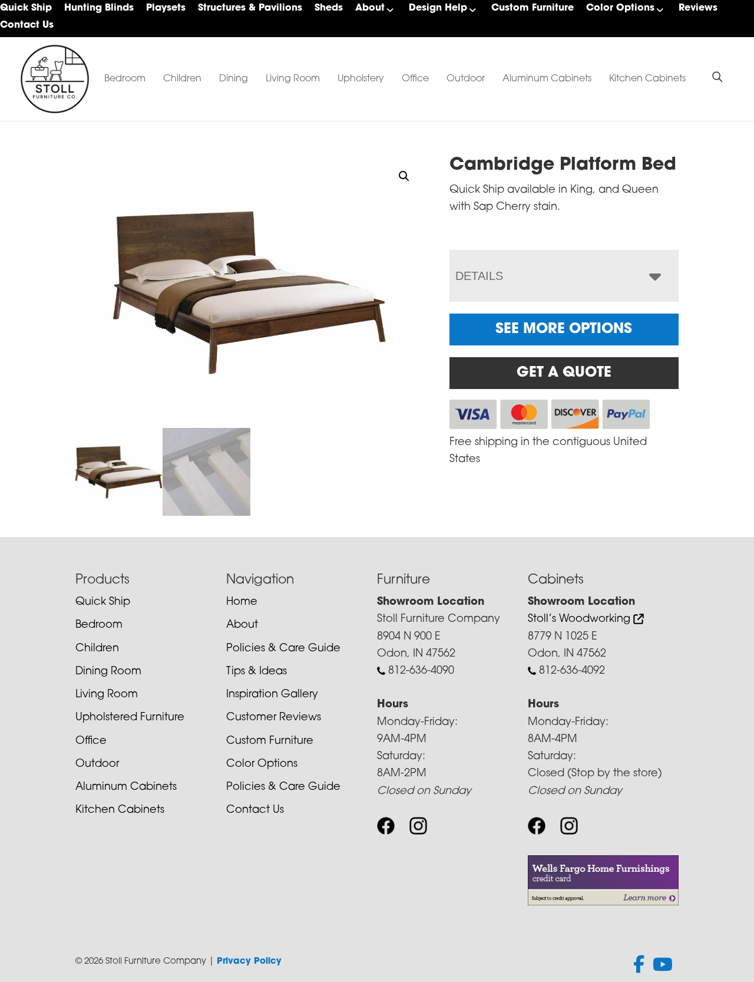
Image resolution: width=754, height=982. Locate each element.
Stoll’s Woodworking (580, 619)
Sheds (329, 8)
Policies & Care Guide (283, 649)
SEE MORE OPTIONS (563, 329)
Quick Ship (26, 8)
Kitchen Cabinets (647, 79)
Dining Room (108, 672)
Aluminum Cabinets (546, 79)
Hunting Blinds (99, 8)
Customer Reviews (273, 718)
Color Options (620, 8)
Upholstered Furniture (129, 718)
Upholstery (361, 79)
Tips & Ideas (256, 672)
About (370, 8)
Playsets (166, 8)
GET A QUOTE (564, 373)
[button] (404, 176)
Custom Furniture (532, 8)
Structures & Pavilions (250, 8)
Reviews (698, 8)
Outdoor (466, 79)
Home (241, 602)
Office (415, 79)
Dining (233, 79)
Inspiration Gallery (272, 695)
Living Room (293, 79)
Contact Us (27, 25)
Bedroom (124, 79)
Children (182, 79)
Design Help (438, 8)
